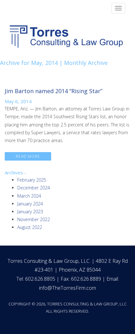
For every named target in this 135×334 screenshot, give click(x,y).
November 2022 (33, 219)
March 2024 (29, 196)
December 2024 (33, 188)
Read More (28, 156)
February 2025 (31, 180)
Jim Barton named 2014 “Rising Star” (53, 91)
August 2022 (29, 227)
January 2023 (30, 212)
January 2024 (30, 204)
